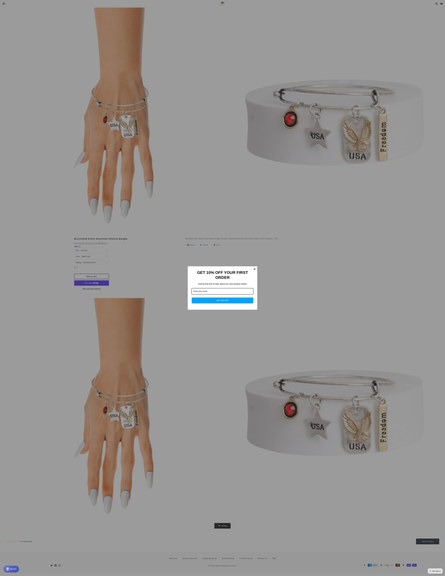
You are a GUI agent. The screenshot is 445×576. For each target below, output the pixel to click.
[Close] (254, 269)
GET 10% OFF (222, 300)
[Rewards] (11, 569)
